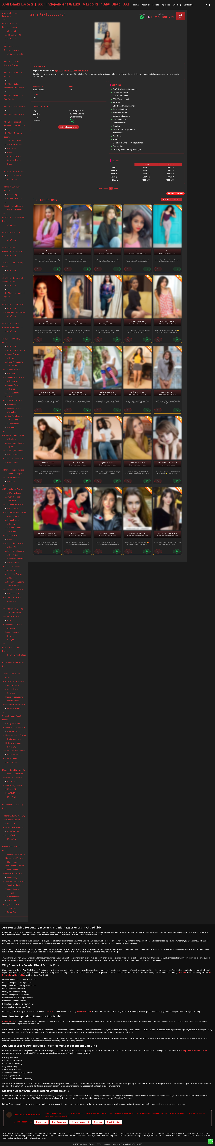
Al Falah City (12, 404)
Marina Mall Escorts (13, 777)
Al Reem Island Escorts (14, 551)
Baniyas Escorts (12, 632)
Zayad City (11, 908)
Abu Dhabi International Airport (14, 295)
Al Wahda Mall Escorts (14, 589)
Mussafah (11, 839)
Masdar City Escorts (13, 785)
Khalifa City (12, 179)
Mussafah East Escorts (14, 827)
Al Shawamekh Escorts (14, 582)
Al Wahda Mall (13, 593)
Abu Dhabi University (16, 350)
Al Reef (10, 152)
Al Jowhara (11, 439)
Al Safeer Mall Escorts (14, 558)
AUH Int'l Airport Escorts (12, 609)
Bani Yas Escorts (14, 156)
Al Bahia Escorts (14, 140)
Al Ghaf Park (12, 420)
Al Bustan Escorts (14, 144)
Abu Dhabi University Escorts (13, 135)
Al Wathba (11, 601)
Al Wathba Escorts (13, 597)
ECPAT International (80, 1122)
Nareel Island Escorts (14, 858)
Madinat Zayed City (15, 773)
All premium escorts (171, 199)
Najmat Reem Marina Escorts (11, 848)
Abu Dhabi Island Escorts (14, 106)
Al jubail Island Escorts (14, 443)
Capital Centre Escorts (14, 681)
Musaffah (11, 823)
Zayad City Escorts (13, 904)
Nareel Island (12, 862)
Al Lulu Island (12, 462)
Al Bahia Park (12, 365)
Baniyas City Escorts (13, 624)
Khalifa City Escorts (13, 758)
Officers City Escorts (13, 873)
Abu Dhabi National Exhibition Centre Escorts (14, 124)
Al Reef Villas (12, 547)
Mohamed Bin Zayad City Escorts (12, 806)
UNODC (98, 1122)
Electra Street (13, 700)
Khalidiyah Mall (13, 754)
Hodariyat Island (14, 739)
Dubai (9, 164)
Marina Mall (12, 781)
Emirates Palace (13, 708)
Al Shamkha (12, 578)
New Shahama (13, 869)
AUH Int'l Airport (14, 613)
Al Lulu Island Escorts (14, 458)
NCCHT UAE (41, 1122)
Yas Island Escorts (14, 210)
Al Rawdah (11, 531)
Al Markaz (11, 481)
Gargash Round (13, 723)
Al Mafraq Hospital (15, 474)
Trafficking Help (59, 1122)
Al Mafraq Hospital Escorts (13, 470)
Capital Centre (13, 685)
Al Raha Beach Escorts (14, 504)
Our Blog (177, 5)
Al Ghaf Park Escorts (13, 416)
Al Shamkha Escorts (13, 574)
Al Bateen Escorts (12, 369)
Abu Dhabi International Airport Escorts (12, 280)
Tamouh (10, 893)
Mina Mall (11, 797)
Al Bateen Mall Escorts (14, 377)
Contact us (188, 5)
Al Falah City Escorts (13, 400)
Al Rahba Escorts (12, 520)
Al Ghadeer (11, 412)
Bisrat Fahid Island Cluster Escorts (13, 664)
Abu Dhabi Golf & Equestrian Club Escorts (14, 86)
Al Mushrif (11, 148)
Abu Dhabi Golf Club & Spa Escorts (13, 97)
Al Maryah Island (14, 493)
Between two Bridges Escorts (11, 649)
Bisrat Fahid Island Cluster (12, 675)
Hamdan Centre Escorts (14, 171)
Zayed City (11, 912)
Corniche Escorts (14, 160)
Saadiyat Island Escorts (13, 206)
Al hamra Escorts (12, 423)
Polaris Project (114, 1122)
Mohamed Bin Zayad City (14, 816)
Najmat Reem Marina (16, 854)
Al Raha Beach (13, 508)
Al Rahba (11, 524)
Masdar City (12, 194)
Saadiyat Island (13, 885)
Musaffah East (13, 831)
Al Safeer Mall (13, 562)
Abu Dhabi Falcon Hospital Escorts (11, 63)
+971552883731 (162, 17)
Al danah (11, 396)
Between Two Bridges (16, 655)
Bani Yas (10, 620)
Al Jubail (10, 447)
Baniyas (10, 640)
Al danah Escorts (12, 393)
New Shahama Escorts (14, 866)
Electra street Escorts (14, 697)
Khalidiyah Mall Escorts (15, 750)
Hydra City (11, 747)
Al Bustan (11, 389)
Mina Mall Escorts (12, 793)
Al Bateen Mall (13, 381)
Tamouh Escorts (12, 889)
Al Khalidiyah (12, 454)
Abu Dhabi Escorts (80, 70)
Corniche (11, 693)
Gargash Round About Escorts (11, 718)
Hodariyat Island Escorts (15, 735)
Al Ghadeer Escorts (13, 408)
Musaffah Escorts (12, 820)
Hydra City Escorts (63, 70)
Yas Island (11, 900)
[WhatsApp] (57, 269)
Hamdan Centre (13, 731)
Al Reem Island (13, 555)
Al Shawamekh (13, 586)
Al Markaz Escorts (12, 477)
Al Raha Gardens (14, 516)
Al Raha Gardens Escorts (15, 512)
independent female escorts (194, 1050)
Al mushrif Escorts (13, 497)
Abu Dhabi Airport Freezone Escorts (10, 25)
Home (136, 5)
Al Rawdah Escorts (13, 528)
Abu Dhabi (11, 39)
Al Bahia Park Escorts (14, 362)
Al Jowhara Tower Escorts (13, 435)
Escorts (156, 5)
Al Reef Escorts (11, 535)
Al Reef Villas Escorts (14, 543)
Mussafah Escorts (14, 198)
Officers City (12, 877)
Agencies (166, 5)
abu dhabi (11, 31)
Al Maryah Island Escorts (12, 489)
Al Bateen (11, 373)
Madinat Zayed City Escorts (12, 189)
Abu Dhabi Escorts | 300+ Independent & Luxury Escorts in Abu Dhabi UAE (66, 4)
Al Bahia (10, 358)
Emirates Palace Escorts (15, 704)
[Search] (206, 5)
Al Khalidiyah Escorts (14, 450)
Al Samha (11, 570)
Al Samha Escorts (12, 566)
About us (146, 5)
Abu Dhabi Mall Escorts (14, 114)
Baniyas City (12, 628)
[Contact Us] (211, 5)
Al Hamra (11, 427)
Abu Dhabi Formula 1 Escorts (13, 74)
